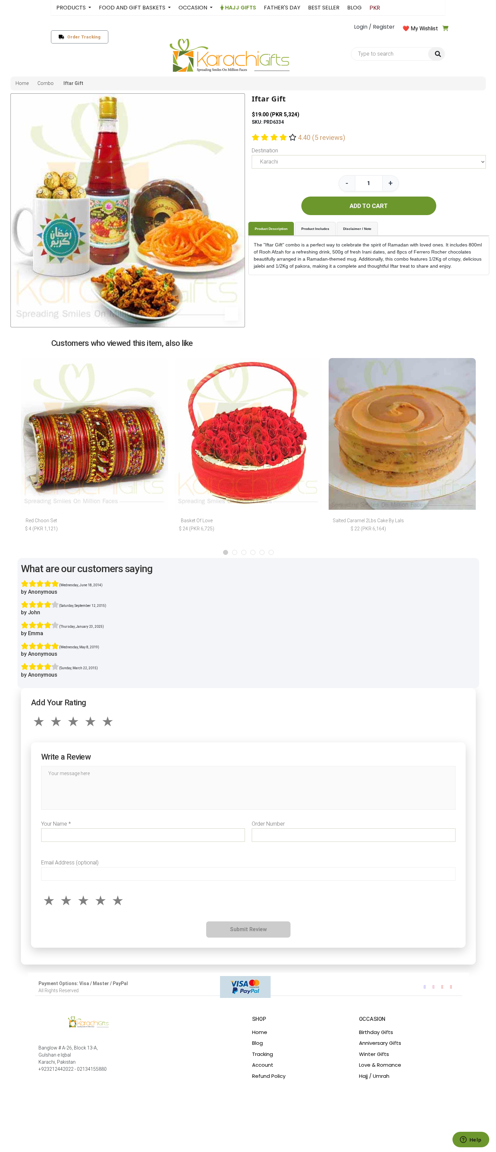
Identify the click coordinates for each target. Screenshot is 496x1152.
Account (262, 1064)
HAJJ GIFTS (240, 7)
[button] (225, 552)
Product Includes (315, 229)
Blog (257, 1042)
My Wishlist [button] (424, 28)
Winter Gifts (374, 1054)
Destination (265, 150)
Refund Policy (268, 1076)
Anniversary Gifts (380, 1042)
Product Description (271, 229)
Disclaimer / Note (357, 229)
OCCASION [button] (193, 7)
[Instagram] (434, 987)
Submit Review (248, 929)
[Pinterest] (451, 987)
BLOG (354, 7)
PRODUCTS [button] (71, 7)
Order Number (268, 824)
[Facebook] (425, 987)
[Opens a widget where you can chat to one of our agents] (470, 1140)
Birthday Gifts (376, 1032)
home (22, 83)
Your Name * (56, 824)
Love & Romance (380, 1064)
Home (259, 1032)
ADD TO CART (369, 205)
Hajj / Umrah (374, 1076)
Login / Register (374, 27)
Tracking (262, 1054)
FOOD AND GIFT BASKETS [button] (133, 7)
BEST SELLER (323, 7)
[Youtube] (442, 987)
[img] (436, 54)
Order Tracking (82, 36)
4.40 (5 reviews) (321, 138)
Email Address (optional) (70, 862)
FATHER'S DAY (282, 7)
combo (45, 83)
